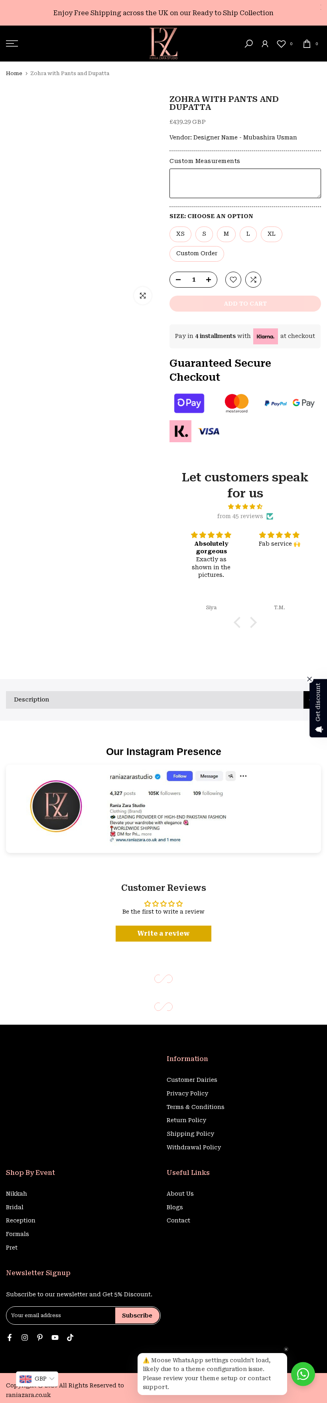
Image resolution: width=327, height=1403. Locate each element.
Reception (20, 1220)
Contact (178, 1220)
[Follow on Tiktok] (70, 1338)
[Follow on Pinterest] (39, 1338)
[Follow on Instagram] (24, 1338)
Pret (12, 1247)
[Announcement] (163, 13)
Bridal (15, 1207)
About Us (180, 1193)
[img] (245, 507)
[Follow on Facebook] (9, 1338)
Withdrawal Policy (194, 1147)
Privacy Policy (187, 1093)
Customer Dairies (192, 1080)
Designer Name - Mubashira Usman (245, 137)
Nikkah (16, 1193)
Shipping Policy (190, 1134)
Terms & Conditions (196, 1107)
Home (14, 73)
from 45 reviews (240, 516)
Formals (17, 1234)
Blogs (175, 1207)
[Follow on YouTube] (55, 1338)
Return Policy (186, 1120)
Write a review (163, 933)
